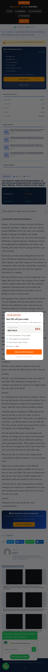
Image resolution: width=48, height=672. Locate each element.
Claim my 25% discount (24, 352)
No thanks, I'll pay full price (24, 357)
